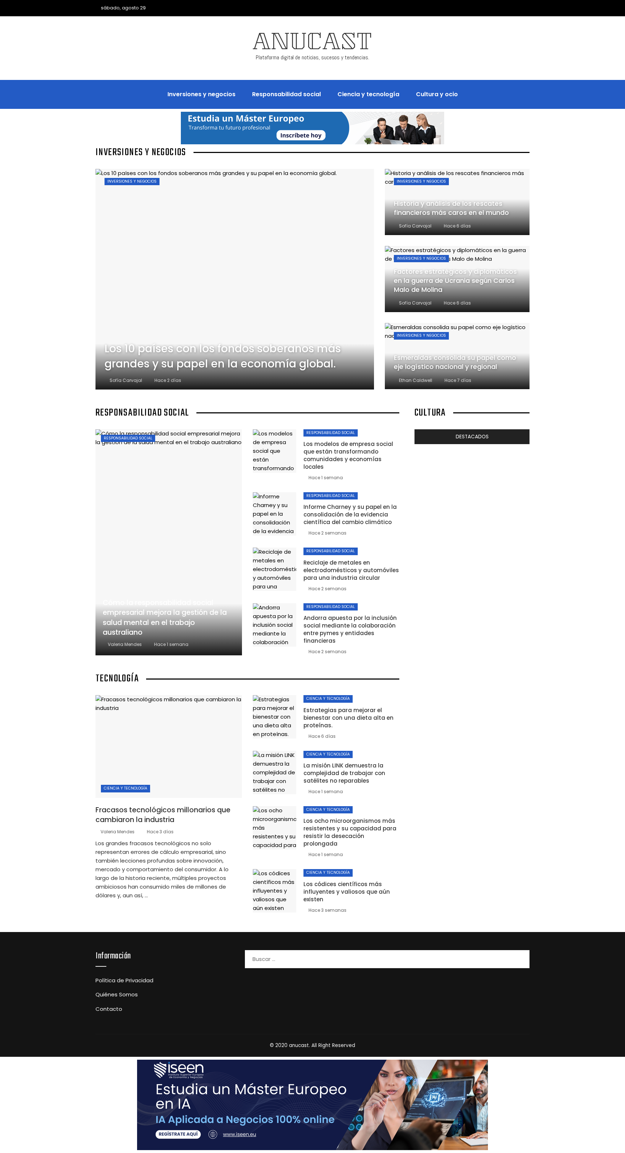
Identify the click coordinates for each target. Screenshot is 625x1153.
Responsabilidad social (128, 438)
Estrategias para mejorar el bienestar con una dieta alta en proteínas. (348, 717)
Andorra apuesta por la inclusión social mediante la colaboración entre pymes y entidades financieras (350, 629)
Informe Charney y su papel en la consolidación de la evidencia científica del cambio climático (350, 514)
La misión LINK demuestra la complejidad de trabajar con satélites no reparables (344, 773)
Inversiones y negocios (132, 181)
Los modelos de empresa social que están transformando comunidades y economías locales (348, 455)
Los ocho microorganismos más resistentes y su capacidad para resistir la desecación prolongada (349, 832)
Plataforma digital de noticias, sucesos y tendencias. (312, 57)
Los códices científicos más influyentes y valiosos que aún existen (346, 891)
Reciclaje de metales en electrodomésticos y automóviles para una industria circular (351, 570)
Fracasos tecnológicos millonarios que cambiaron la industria (162, 815)
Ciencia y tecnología (125, 788)
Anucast (312, 44)
